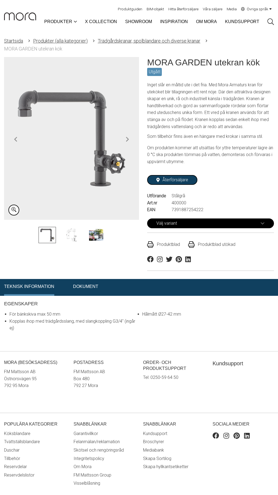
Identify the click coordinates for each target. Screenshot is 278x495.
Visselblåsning (87, 483)
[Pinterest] (236, 436)
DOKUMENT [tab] (85, 286)
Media (232, 9)
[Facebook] (216, 436)
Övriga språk (257, 9)
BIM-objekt (155, 9)
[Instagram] (226, 436)
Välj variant (166, 223)
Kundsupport (242, 21)
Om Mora (206, 21)
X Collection (101, 21)
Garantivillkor (86, 433)
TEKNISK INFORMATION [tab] (29, 286)
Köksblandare (17, 433)
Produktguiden (130, 9)
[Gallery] (71, 138)
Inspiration (174, 21)
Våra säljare (212, 9)
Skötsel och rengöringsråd (99, 450)
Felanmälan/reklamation (97, 441)
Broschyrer (153, 441)
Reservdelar (15, 466)
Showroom (138, 21)
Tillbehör (12, 458)
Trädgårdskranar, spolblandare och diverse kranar (149, 41)
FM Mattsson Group (92, 475)
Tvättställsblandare (22, 441)
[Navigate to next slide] (127, 139)
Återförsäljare (175, 179)
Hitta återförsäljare (183, 9)
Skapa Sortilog (157, 458)
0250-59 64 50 (164, 377)
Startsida (13, 41)
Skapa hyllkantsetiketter (165, 466)
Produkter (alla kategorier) (60, 41)
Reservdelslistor (19, 475)
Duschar (12, 450)
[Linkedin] (247, 436)
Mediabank (153, 450)
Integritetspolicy (89, 458)
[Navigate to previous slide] (16, 139)
